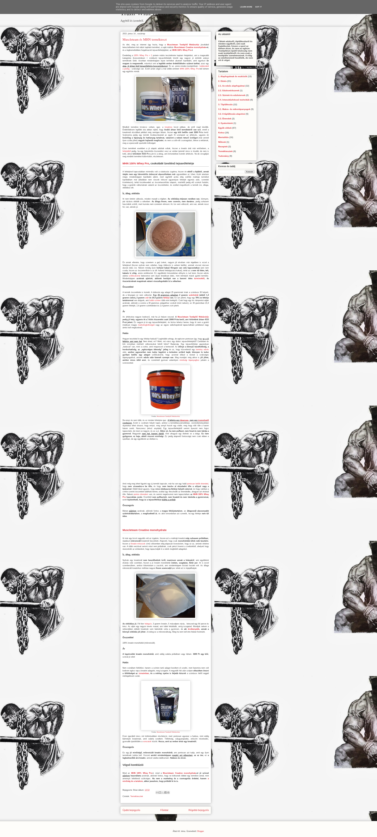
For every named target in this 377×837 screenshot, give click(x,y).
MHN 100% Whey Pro (181, 50)
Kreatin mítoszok (138, 544)
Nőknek (222, 142)
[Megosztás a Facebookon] (165, 792)
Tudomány (223, 156)
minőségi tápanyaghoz (189, 360)
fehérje (166, 298)
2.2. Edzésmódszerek (228, 90)
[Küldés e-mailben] (157, 792)
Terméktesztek (136, 796)
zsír (147, 298)
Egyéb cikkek (225, 128)
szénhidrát (193, 295)
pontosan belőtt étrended (197, 484)
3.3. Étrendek (224, 118)
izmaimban (144, 673)
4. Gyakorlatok (225, 123)
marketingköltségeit (146, 325)
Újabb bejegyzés (131, 810)
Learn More (246, 7)
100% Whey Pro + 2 (143, 55)
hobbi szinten (155, 300)
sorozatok (147, 741)
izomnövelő (203, 420)
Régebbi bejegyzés (198, 810)
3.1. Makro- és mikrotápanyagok (234, 109)
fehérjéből (127, 151)
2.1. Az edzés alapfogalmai (231, 86)
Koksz (221, 132)
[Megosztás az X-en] (162, 792)
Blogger (200, 831)
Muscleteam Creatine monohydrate (190, 47)
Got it (258, 7)
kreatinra (168, 127)
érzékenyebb (193, 629)
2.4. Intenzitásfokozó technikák (234, 100)
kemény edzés (202, 349)
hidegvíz (148, 624)
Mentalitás (223, 137)
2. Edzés (222, 81)
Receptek (223, 146)
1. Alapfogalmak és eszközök (232, 76)
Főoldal (164, 810)
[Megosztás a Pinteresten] (168, 792)
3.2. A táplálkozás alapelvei (231, 114)
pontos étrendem (141, 494)
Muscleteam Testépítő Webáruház (183, 45)
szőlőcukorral (134, 276)
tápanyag (184, 420)
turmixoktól (199, 278)
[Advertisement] (165, 25)
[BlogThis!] (159, 792)
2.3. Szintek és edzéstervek (231, 95)
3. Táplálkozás (225, 104)
